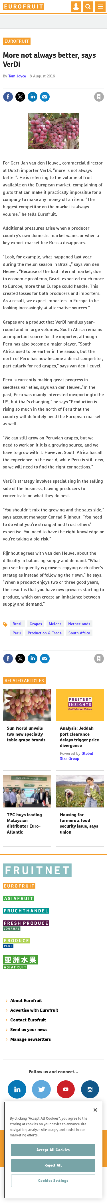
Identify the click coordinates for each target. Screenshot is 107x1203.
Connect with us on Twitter (41, 1089)
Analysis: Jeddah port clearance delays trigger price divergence (79, 736)
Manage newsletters (30, 1039)
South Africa (79, 633)
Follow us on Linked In (17, 1089)
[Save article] (99, 97)
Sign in (31, 84)
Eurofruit (17, 41)
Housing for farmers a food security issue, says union (79, 823)
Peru (17, 633)
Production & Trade (45, 633)
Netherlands (79, 623)
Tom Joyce (17, 76)
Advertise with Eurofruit (34, 1010)
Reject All (53, 1165)
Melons (55, 623)
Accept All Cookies (53, 1150)
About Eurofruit (26, 1000)
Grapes (36, 623)
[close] (103, 84)
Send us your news (28, 1030)
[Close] (95, 1110)
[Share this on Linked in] (32, 97)
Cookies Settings (53, 1180)
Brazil (18, 623)
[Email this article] (45, 97)
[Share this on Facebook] (8, 97)
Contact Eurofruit (28, 1020)
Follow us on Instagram (90, 1089)
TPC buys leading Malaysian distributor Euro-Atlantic (24, 823)
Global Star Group (76, 756)
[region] (53, 1149)
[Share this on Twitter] (20, 97)
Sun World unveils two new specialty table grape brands (26, 734)
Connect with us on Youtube (65, 1089)
